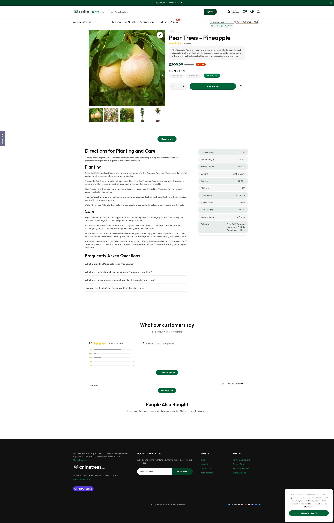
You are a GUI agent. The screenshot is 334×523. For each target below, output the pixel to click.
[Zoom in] (160, 35)
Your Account (207, 472)
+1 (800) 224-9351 (81, 479)
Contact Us (206, 468)
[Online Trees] (88, 12)
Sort (222, 383)
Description (167, 139)
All (171, 31)
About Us (205, 464)
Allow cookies (309, 513)
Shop (203, 459)
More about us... (80, 460)
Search (210, 12)
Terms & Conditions (241, 459)
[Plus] (183, 86)
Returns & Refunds (241, 468)
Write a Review (169, 373)
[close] (331, 2)
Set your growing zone (222, 26)
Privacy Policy (239, 464)
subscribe (182, 471)
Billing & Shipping (240, 472)
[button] (181, 43)
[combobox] (162, 12)
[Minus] (172, 86)
